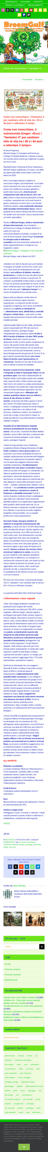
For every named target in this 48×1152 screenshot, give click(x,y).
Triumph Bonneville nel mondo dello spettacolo (22, 1006)
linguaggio (32, 1090)
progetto (8, 1104)
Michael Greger (18, 844)
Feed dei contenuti (12, 969)
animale (21, 1056)
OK (24, 1147)
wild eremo (37, 1112)
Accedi (8, 964)
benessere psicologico (27, 842)
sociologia (29, 1108)
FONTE (6, 824)
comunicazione (10, 1069)
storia (38, 1108)
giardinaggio (9, 1086)
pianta (38, 1099)
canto (19, 1064)
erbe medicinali (25, 1073)
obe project (9, 1095)
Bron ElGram (10, 840)
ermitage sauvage (11, 1082)
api (36, 1056)
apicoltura (8, 1060)
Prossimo (39, 80)
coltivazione (34, 1064)
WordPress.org (11, 980)
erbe (38, 1069)
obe (40, 1090)
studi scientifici (10, 1112)
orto (17, 1095)
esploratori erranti (27, 1082)
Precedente (28, 80)
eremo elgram (10, 1077)
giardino (20, 1086)
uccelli (20, 1112)
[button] (5, 919)
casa (25, 1064)
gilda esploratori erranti (34, 1086)
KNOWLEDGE (8, 842)
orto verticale (28, 1099)
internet (7, 1090)
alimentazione (10, 1056)
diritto (21, 1069)
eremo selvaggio (24, 1077)
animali (29, 1056)
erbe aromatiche (11, 1073)
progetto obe (18, 1104)
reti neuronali (9, 1108)
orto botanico (27, 1095)
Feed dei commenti (13, 975)
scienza (20, 1108)
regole (5, 847)
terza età (12, 847)
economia (29, 1069)
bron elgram (9, 1064)
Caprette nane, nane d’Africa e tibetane (19, 998)
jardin (15, 1090)
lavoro (23, 1090)
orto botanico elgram (12, 1099)
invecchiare (7, 844)
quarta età (37, 844)
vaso (27, 1112)
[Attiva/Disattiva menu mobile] (43, 33)
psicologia (28, 844)
